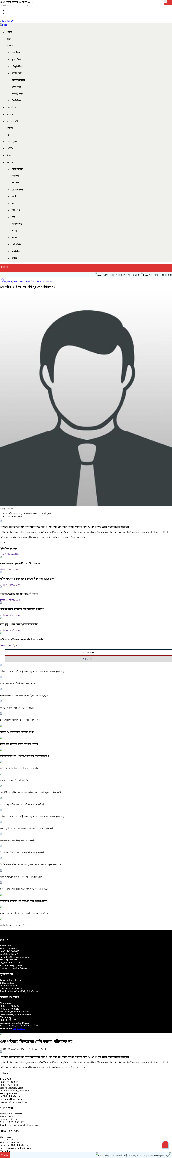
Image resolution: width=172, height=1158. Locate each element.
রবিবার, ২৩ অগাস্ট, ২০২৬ (10, 569)
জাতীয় (9, 38)
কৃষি (13, 217)
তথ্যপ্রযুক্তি (12, 141)
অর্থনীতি (10, 148)
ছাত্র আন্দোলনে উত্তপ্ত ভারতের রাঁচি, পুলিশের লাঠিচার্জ (21, 876)
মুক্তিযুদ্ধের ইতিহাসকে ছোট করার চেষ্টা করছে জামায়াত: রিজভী (23, 901)
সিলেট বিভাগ (17, 100)
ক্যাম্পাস (15, 176)
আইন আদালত (17, 169)
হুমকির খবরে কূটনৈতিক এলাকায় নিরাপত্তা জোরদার (21, 639)
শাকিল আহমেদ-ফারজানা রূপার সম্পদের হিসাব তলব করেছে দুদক (27, 578)
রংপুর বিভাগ (16, 86)
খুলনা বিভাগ (16, 59)
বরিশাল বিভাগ (17, 73)
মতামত (14, 237)
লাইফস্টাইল (16, 244)
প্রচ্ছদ (9, 32)
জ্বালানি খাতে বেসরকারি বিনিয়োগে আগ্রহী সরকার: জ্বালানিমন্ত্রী (24, 889)
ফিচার (9, 155)
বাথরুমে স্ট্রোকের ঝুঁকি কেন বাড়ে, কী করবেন (19, 593)
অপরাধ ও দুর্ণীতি (13, 121)
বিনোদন (9, 134)
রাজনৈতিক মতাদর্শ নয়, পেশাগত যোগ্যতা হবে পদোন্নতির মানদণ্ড (24, 756)
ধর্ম (13, 203)
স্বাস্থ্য (14, 258)
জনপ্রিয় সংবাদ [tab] (89, 658)
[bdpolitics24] (7, 21)
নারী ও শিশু (16, 210)
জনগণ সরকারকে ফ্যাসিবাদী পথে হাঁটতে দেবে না (103, 274)
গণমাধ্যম (15, 182)
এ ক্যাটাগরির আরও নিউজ (10, 554)
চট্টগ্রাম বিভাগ (17, 66)
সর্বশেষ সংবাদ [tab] (88, 652)
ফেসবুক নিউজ (17, 189)
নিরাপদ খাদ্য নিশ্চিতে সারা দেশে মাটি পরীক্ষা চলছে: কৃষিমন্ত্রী (22, 804)
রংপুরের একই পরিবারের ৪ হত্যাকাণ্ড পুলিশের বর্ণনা (19, 768)
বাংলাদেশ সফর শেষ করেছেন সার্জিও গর (14, 925)
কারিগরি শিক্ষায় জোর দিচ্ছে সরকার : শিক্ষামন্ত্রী (17, 840)
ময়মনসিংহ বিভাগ (18, 80)
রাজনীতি (10, 114)
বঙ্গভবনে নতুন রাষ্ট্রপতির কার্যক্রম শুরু (14, 780)
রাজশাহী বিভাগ (17, 93)
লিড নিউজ (41, 281)
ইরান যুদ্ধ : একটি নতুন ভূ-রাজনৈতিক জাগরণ (19, 624)
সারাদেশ (10, 45)
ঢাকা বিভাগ (16, 52)
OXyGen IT (19, 1028)
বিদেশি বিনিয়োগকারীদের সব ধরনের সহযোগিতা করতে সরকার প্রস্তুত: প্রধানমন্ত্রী (30, 792)
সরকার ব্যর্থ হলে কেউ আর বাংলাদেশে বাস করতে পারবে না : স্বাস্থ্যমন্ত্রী (26, 828)
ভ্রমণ (14, 230)
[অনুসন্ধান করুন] (27, 5)
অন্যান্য (10, 162)
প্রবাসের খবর (17, 224)
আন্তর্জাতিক (11, 107)
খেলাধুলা (10, 128)
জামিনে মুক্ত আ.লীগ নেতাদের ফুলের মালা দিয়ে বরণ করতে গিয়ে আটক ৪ (27, 913)
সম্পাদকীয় (16, 251)
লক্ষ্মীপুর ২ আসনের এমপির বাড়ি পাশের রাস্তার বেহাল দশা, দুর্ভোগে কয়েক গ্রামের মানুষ (32, 671)
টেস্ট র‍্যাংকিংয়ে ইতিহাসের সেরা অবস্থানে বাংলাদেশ (21, 608)
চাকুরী (14, 196)
